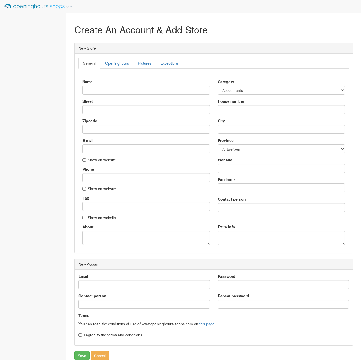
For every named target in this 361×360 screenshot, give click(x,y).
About (88, 226)
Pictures (144, 63)
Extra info (226, 226)
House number (231, 101)
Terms (83, 315)
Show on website (102, 160)
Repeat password (233, 295)
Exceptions (169, 63)
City (221, 120)
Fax (85, 198)
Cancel (100, 355)
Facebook (227, 179)
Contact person (232, 199)
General (89, 63)
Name (87, 81)
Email (83, 276)
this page (207, 323)
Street (87, 101)
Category (226, 81)
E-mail (88, 140)
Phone (88, 169)
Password (226, 276)
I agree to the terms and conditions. (113, 335)
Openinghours (117, 63)
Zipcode (89, 120)
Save (82, 355)
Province (226, 140)
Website (225, 160)
